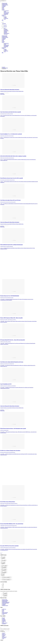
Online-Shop (4, 637)
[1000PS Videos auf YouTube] (3, 584)
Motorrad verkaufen (5, 4)
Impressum (3, 620)
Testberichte (4, 5)
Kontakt (3, 618)
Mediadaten (4, 623)
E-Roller (5, 17)
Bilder (3, 7)
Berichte (3, 633)
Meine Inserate (6, 30)
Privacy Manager (4, 622)
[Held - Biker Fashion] (3, 563)
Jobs (3, 611)
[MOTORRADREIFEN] (3, 560)
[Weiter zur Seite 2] (2, 553)
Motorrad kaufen (4, 3)
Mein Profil (5, 34)
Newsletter (3, 619)
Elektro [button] (3, 15)
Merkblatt (5, 31)
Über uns (3, 617)
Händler (3, 41)
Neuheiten (3, 6)
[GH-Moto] (4, 565)
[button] (2, 20)
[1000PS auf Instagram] (3, 587)
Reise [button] (3, 42)
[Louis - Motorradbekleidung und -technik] (2, 575)
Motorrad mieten (6, 12)
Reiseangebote (6, 13)
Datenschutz (4, 621)
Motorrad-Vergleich (5, 605)
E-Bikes (5, 16)
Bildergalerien (4, 634)
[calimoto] (3, 570)
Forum (3, 614)
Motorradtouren (6, 10)
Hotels (5, 11)
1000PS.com (4, 609)
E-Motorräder (6, 18)
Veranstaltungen (4, 613)
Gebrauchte (3, 635)
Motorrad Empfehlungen (5, 602)
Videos (3, 610)
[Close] (0, 627)
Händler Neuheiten (5, 612)
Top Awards (4, 47)
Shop (3, 8)
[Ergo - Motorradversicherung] (6, 577)
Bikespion (5, 32)
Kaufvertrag (4, 603)
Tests (5, 19)
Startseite (3, 67)
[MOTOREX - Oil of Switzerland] (3, 558)
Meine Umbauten (6, 33)
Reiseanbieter (6, 14)
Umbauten (3, 604)
